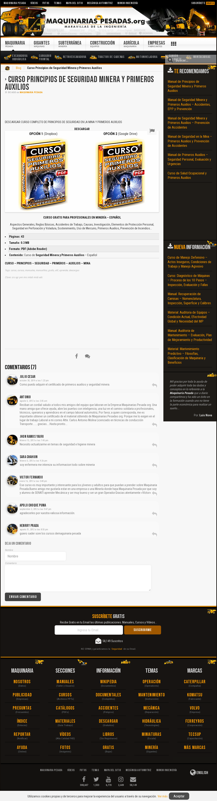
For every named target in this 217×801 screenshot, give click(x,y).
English (202, 772)
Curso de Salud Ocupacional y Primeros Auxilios (187, 175)
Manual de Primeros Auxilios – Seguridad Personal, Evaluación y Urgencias (189, 159)
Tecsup (194, 734)
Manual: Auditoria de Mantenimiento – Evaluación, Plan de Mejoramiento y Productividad (190, 335)
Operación (152, 682)
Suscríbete (202, 3)
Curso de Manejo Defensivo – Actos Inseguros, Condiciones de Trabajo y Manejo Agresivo (189, 262)
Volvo (195, 708)
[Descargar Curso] (43, 174)
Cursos (65, 695)
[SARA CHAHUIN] (12, 460)
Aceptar (179, 796)
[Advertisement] (82, 106)
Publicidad (22, 695)
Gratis (108, 747)
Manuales (65, 682)
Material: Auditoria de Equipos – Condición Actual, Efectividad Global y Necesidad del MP (189, 317)
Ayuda (22, 747)
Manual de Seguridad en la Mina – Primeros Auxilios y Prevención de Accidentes (190, 141)
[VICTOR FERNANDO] (12, 481)
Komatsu (195, 695)
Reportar (22, 734)
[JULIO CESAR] (12, 380)
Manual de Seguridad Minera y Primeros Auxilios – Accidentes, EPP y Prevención (189, 104)
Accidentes (108, 708)
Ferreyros (194, 721)
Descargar (108, 721)
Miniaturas (151, 734)
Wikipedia (108, 682)
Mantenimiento (151, 695)
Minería (151, 747)
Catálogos (65, 708)
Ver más (163, 796)
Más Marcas (195, 747)
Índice (22, 721)
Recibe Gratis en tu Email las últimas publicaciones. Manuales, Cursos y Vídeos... (108, 622)
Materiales (65, 721)
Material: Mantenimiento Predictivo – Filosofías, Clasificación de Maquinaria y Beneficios (187, 356)
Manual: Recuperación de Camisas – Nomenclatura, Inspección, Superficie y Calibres (189, 298)
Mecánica (151, 708)
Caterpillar (195, 682)
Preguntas (22, 708)
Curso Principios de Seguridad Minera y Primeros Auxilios (79, 83)
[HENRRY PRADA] (12, 529)
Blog (18, 68)
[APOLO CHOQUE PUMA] (12, 509)
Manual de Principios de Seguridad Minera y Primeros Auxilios (187, 86)
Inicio (7, 68)
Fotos (65, 747)
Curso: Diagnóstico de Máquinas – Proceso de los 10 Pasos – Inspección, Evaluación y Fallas (189, 280)
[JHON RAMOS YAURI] (12, 440)
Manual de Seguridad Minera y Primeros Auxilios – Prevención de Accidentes (189, 122)
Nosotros (22, 682)
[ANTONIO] (12, 400)
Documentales (108, 695)
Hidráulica (151, 721)
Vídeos (65, 734)
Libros (108, 734)
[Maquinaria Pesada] (108, 21)
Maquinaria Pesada (31, 92)
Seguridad (116, 648)
